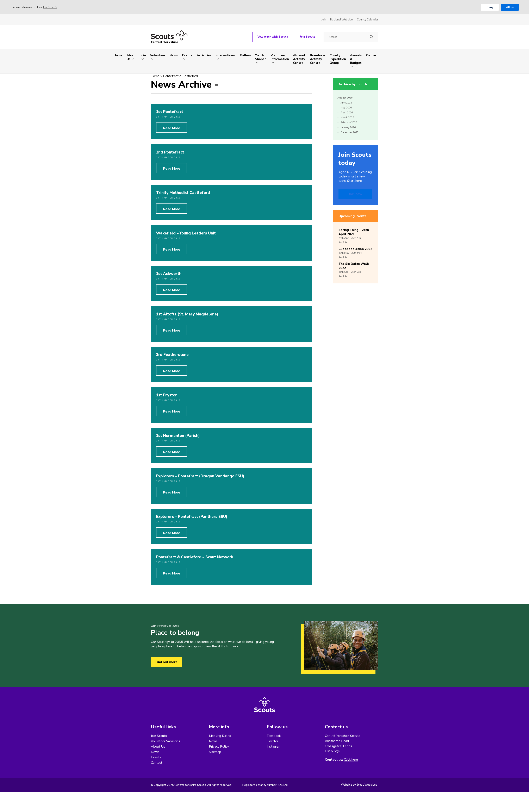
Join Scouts (307, 37)
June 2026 (346, 102)
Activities (204, 55)
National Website (341, 19)
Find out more (166, 662)
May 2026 (346, 107)
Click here (351, 759)
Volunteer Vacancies (165, 741)
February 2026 (349, 122)
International (226, 55)
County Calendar (367, 19)
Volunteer (157, 55)
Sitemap (215, 752)
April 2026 (347, 112)
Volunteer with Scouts (272, 37)
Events (187, 55)
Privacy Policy (219, 746)
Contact (372, 55)
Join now (355, 194)
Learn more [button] (50, 7)
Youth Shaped (261, 57)
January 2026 (348, 127)
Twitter (272, 741)
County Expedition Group (338, 59)
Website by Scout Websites (359, 785)
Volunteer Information (280, 57)
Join (324, 19)
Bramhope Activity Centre (317, 59)
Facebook (274, 736)
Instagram (274, 746)
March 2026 (347, 117)
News (173, 55)
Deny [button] (489, 7)
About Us (131, 57)
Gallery (245, 55)
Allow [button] (510, 7)
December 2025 (350, 132)
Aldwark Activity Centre (299, 59)
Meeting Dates (220, 736)
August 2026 (345, 97)
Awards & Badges (356, 59)
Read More (171, 128)
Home (118, 55)
